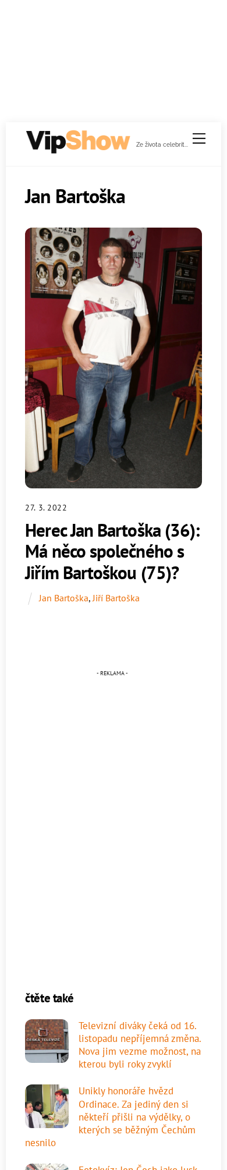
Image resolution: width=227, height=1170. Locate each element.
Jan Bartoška (63, 598)
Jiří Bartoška (116, 598)
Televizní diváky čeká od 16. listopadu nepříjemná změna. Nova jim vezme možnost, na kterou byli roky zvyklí (140, 1045)
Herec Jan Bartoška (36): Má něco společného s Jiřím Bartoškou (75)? (112, 551)
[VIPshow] (77, 149)
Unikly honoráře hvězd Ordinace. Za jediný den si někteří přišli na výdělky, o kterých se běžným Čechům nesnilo (110, 1116)
